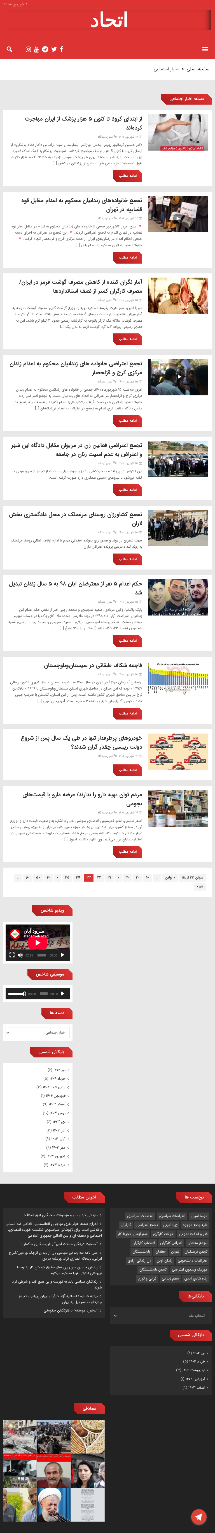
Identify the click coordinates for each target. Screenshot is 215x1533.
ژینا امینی (170, 1225)
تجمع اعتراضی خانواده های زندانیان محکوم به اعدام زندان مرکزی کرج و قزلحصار (76, 368)
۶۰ (27, 877)
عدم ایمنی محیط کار (133, 1234)
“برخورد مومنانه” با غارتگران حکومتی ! (70, 1310)
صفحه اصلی (198, 69)
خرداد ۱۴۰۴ (58, 1079)
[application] (38, 943)
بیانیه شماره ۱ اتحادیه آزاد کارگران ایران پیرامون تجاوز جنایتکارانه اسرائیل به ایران (60, 1299)
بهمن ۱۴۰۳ (58, 1113)
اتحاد (109, 20)
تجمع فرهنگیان (195, 1252)
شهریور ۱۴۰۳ (56, 1156)
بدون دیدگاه (105, 137)
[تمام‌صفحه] (12, 955)
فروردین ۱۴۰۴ (56, 1096)
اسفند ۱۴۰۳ (57, 1104)
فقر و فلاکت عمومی (193, 1234)
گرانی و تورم (147, 1278)
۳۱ (109, 877)
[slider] (14, 993)
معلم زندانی (170, 1278)
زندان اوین (164, 1261)
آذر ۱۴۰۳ (59, 1130)
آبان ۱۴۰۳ (58, 1139)
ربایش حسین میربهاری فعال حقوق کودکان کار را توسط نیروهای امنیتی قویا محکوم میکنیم (59, 1270)
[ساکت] (20, 955)
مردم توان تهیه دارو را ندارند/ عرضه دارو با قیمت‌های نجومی (82, 799)
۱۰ (147, 877)
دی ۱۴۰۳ (59, 1122)
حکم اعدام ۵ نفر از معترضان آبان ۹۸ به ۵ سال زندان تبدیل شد (75, 588)
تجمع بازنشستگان (153, 1269)
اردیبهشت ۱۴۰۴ (54, 1087)
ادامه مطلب (128, 176)
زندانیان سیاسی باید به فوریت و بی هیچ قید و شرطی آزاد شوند (57, 1284)
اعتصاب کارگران (143, 1243)
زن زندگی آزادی (139, 1261)
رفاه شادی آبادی (195, 1278)
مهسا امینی (199, 1216)
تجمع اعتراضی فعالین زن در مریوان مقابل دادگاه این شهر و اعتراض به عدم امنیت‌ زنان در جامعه (76, 449)
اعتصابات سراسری (140, 1216)
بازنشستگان (141, 1252)
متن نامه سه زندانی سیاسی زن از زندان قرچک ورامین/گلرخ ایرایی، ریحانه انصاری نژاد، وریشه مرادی (55, 1256)
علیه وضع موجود (195, 1225)
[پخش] (62, 955)
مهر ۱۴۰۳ (59, 1148)
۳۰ (127, 877)
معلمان (160, 1252)
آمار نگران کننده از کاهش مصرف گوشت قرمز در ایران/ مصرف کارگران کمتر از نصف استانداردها (80, 286)
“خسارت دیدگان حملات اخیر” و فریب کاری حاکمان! (60, 1244)
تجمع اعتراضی (147, 1225)
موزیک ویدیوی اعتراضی (189, 1269)
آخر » (200, 886)
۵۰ (38, 877)
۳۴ (78, 877)
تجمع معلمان (197, 1243)
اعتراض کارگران (171, 1243)
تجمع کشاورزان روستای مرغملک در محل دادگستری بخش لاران (75, 519)
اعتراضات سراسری (172, 1216)
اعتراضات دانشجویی (192, 1261)
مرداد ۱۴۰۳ (58, 1165)
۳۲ (99, 877)
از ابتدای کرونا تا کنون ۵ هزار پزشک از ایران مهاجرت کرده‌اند (83, 123)
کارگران (126, 1225)
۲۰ (137, 877)
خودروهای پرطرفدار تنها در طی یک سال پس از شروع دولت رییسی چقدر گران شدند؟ (81, 742)
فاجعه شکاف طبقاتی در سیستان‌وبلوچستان (93, 665)
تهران (175, 1252)
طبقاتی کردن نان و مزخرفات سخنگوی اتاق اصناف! (61, 1215)
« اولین (170, 877)
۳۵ (67, 877)
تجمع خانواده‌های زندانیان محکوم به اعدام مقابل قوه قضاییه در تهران (81, 205)
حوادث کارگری (163, 1234)
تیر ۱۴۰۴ (59, 1070)
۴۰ (48, 877)
